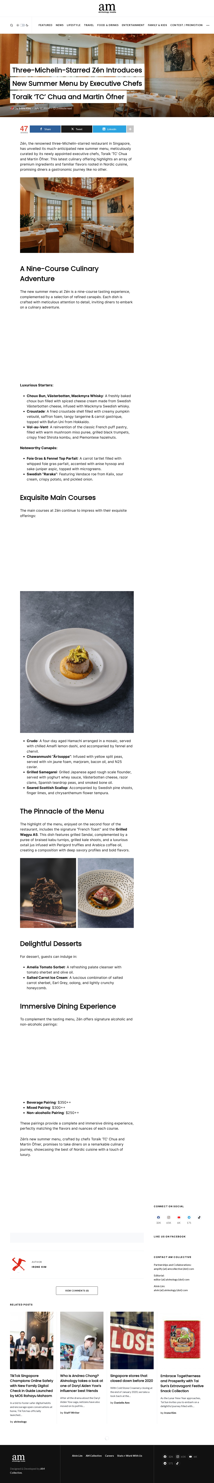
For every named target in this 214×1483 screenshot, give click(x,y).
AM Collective (94, 1455)
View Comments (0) (77, 1290)
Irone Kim (39, 1266)
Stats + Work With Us (129, 1455)
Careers (109, 1455)
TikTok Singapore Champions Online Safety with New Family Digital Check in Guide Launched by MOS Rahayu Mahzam (31, 1385)
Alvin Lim (77, 1455)
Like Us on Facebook (170, 1236)
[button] (11, 25)
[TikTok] (199, 1219)
